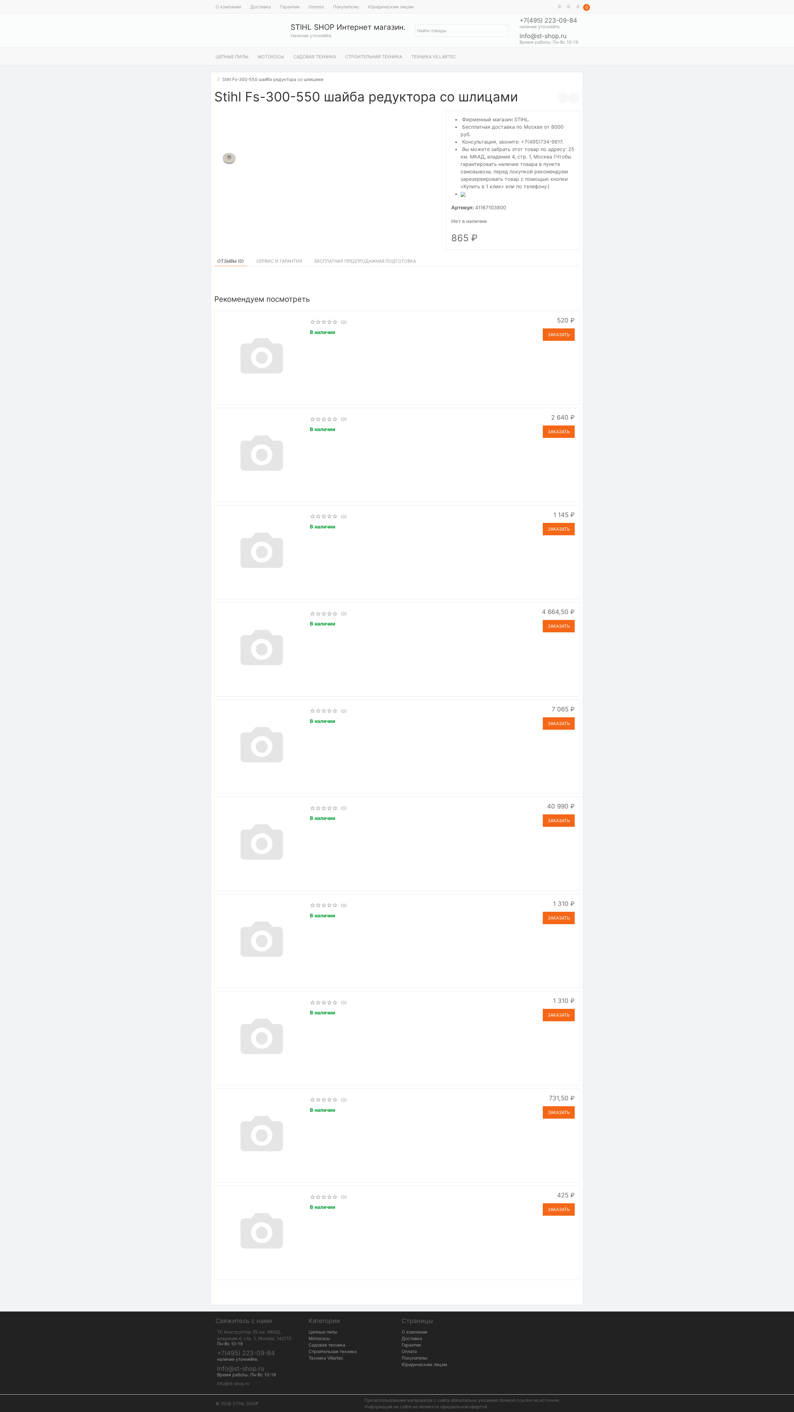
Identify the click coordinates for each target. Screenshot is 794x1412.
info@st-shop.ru (543, 36)
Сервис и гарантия (279, 261)
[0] (550, 6)
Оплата (316, 6)
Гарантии (289, 6)
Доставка (260, 6)
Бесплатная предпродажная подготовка (365, 261)
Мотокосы (271, 56)
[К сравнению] (563, 97)
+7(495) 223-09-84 (548, 20)
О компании (228, 6)
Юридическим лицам (391, 6)
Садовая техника (314, 56)
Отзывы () (230, 261)
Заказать (559, 334)
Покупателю (346, 6)
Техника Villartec (433, 56)
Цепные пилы (232, 56)
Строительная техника (373, 56)
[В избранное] (574, 97)
